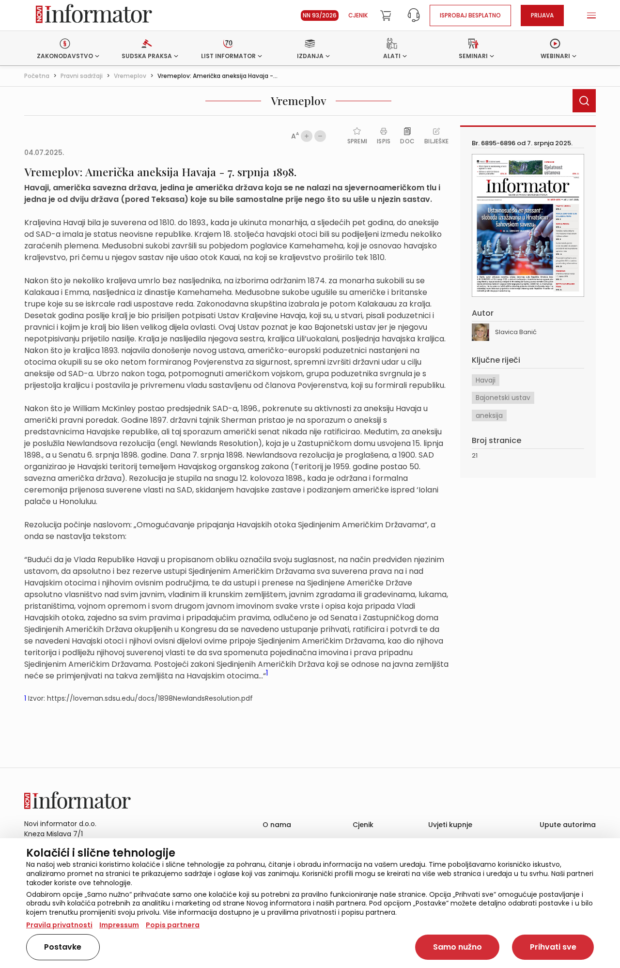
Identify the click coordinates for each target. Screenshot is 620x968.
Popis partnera (173, 925)
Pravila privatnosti (59, 925)
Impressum (119, 925)
